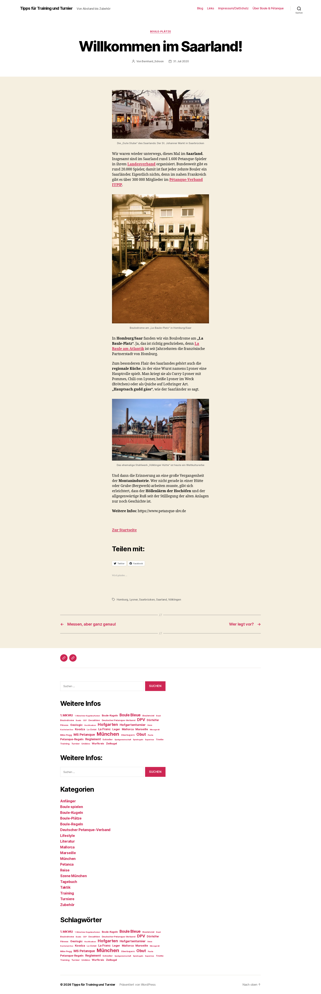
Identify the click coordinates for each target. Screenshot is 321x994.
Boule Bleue (130, 715)
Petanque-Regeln (71, 739)
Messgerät (155, 730)
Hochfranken (90, 725)
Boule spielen (71, 807)
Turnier (75, 743)
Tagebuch (68, 882)
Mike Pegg (66, 735)
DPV (141, 719)
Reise (65, 870)
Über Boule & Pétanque (268, 8)
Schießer (107, 739)
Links (210, 8)
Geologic (76, 725)
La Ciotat (91, 729)
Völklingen (174, 599)
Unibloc (85, 743)
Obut (141, 734)
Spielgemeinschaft (123, 740)
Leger (116, 729)
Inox (149, 725)
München (108, 734)
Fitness (64, 725)
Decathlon (94, 720)
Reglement (93, 739)
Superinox (149, 740)
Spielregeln (138, 740)
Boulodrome (67, 720)
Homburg (122, 599)
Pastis (150, 735)
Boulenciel (148, 715)
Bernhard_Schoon (153, 61)
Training (65, 743)
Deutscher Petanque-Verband (118, 720)
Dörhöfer (153, 720)
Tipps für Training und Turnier (46, 8)
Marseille (141, 729)
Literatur (67, 841)
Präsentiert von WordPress (137, 984)
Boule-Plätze (160, 31)
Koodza (80, 729)
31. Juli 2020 (181, 61)
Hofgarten (108, 724)
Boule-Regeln (71, 824)
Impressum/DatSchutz (233, 8)
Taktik (65, 887)
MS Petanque (84, 735)
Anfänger (68, 801)
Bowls (78, 720)
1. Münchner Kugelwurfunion (87, 716)
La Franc (104, 729)
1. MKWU (66, 715)
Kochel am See (66, 730)
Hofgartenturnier (133, 725)
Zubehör (67, 905)
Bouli (158, 716)
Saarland (161, 599)
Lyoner (134, 599)
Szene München (73, 876)
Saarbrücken (147, 599)
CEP (85, 720)
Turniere (67, 899)
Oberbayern (128, 735)
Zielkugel (111, 743)
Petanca (67, 864)
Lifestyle (67, 836)
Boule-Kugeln (110, 715)
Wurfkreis (98, 743)
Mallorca (128, 729)
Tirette (160, 739)
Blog (200, 8)
